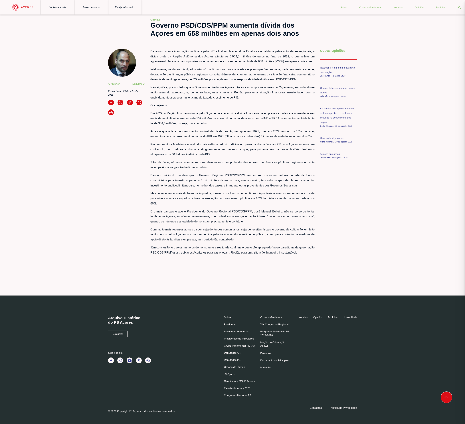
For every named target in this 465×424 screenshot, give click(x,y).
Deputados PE (232, 359)
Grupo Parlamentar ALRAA (239, 345)
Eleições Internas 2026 (237, 388)
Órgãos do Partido (234, 366)
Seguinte (137, 84)
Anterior (115, 84)
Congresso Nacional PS (237, 395)
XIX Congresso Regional (274, 324)
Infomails (265, 367)
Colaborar (118, 334)
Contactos (316, 407)
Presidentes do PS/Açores (239, 338)
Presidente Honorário (236, 331)
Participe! (441, 7)
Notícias (398, 7)
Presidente (230, 324)
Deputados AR (232, 352)
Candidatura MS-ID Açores (239, 381)
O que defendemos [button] (370, 7)
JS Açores (229, 374)
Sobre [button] (343, 7)
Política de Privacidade (343, 407)
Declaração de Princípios (274, 360)
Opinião (419, 7)
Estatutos (265, 353)
